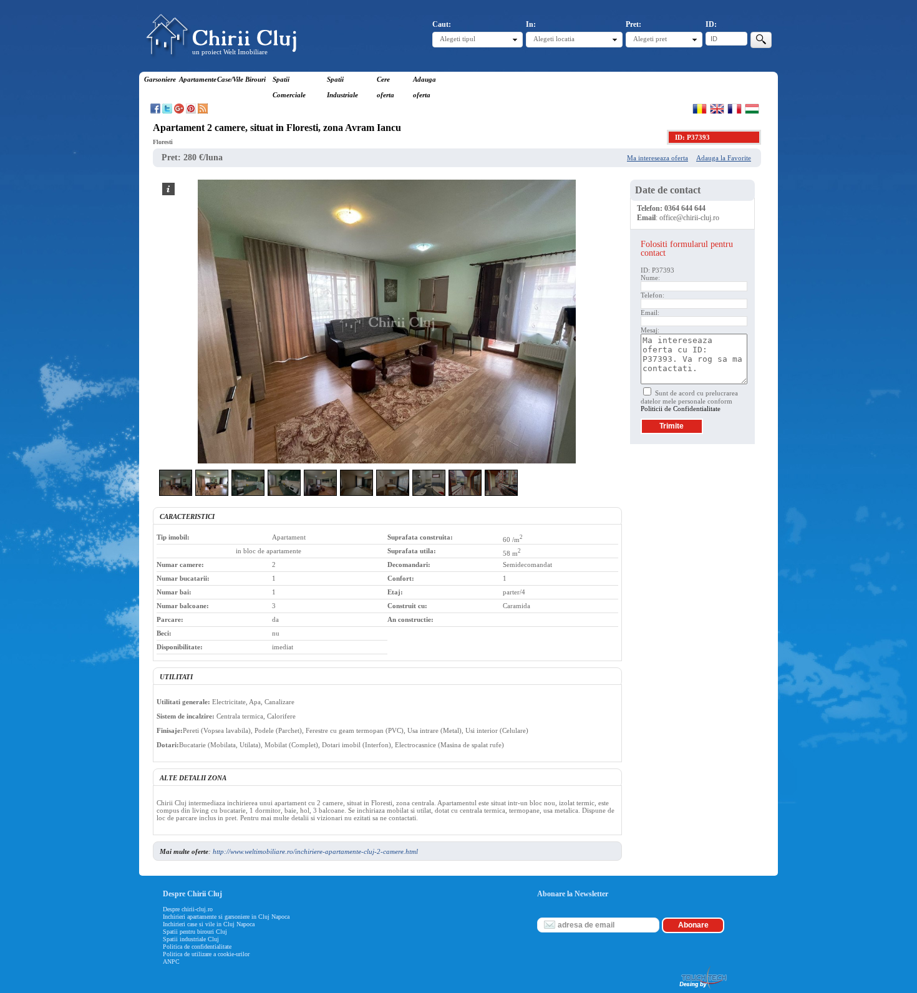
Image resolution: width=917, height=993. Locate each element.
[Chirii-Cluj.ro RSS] (203, 111)
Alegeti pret (650, 38)
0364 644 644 (685, 208)
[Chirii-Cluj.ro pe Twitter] (167, 111)
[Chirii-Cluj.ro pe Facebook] (155, 111)
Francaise (734, 109)
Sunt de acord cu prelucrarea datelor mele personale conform (689, 400)
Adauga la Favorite (723, 158)
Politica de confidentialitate (197, 946)
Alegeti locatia (554, 38)
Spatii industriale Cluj (191, 939)
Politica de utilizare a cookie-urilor (206, 954)
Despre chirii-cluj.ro (188, 909)
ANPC (171, 961)
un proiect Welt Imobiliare (230, 52)
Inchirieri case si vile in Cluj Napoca (209, 924)
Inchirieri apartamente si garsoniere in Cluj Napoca (226, 916)
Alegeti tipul (457, 38)
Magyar (752, 109)
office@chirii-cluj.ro (689, 217)
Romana (699, 109)
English (717, 109)
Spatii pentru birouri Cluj (195, 931)
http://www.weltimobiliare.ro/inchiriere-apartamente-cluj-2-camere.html (315, 851)
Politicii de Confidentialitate (680, 408)
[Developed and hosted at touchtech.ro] (702, 989)
